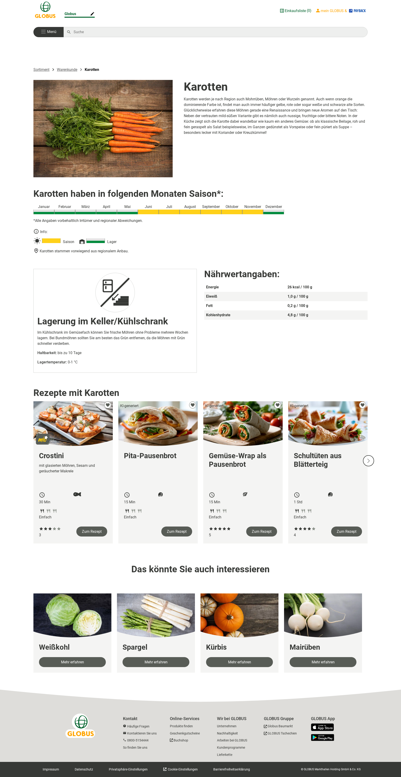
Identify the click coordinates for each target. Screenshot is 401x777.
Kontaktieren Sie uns (142, 733)
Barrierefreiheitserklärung (231, 769)
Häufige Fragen (138, 726)
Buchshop (181, 740)
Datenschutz (84, 769)
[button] (48, 32)
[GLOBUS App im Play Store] (322, 737)
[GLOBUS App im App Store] (324, 727)
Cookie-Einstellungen (182, 769)
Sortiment (41, 69)
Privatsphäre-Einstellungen (128, 769)
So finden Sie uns (135, 747)
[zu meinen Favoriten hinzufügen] (107, 405)
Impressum (51, 769)
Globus (70, 14)
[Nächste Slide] (368, 460)
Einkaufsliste (295, 11)
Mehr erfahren (72, 662)
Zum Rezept (92, 531)
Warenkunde (67, 69)
